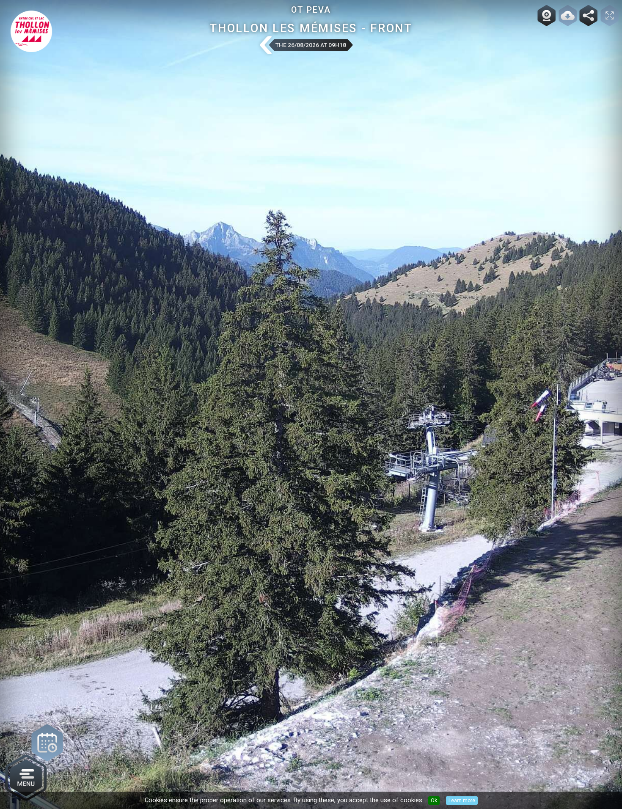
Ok (434, 800)
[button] (265, 45)
